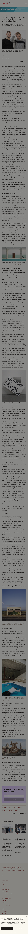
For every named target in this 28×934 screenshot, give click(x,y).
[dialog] (14, 924)
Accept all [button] (7, 928)
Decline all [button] (19, 928)
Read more (7, 925)
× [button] (26, 916)
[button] (13, 932)
